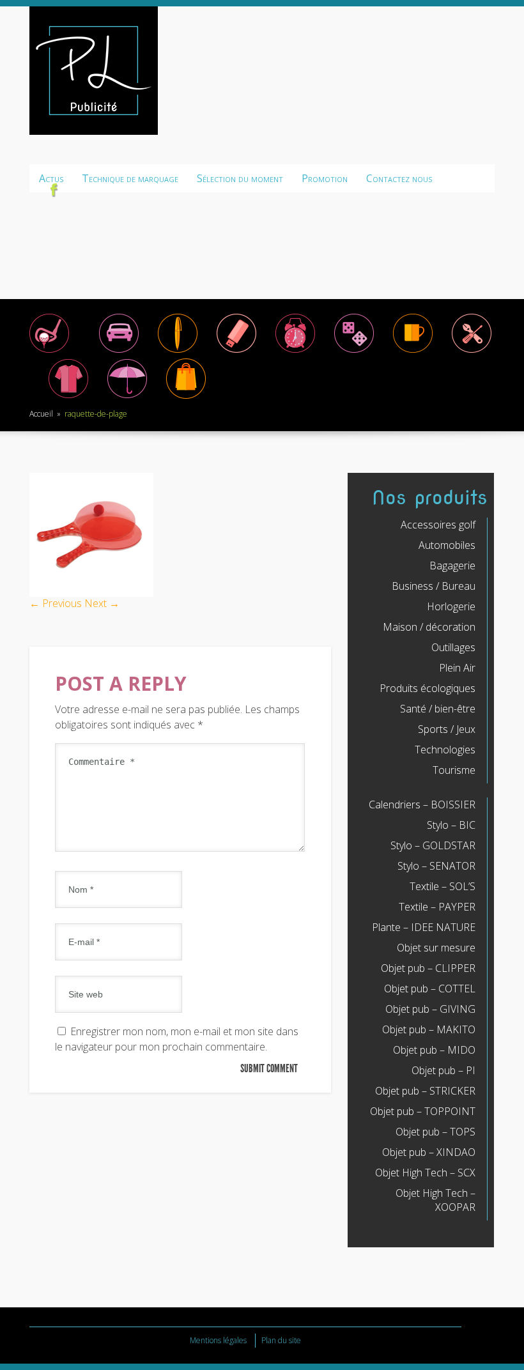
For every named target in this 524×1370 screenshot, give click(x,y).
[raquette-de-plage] (91, 593)
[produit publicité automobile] (119, 352)
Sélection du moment (240, 178)
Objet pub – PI (443, 1070)
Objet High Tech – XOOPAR (435, 1200)
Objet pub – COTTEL (429, 988)
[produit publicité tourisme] (186, 397)
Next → (101, 603)
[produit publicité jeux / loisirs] (354, 352)
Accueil (41, 413)
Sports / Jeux (446, 729)
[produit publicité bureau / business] (177, 352)
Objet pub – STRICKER (425, 1091)
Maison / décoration (429, 627)
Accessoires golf (438, 525)
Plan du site (281, 1340)
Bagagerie (452, 565)
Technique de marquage (130, 178)
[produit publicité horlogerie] (295, 352)
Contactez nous (399, 178)
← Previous (55, 603)
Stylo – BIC (451, 825)
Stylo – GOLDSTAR (432, 845)
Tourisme (454, 770)
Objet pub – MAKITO (428, 1029)
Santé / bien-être (437, 709)
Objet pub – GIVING (430, 1009)
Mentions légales (218, 1340)
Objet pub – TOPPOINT (422, 1111)
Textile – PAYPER (437, 907)
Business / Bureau (433, 586)
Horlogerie (451, 606)
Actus (51, 178)
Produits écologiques (427, 688)
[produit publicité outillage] (471, 352)
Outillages (453, 647)
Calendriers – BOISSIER (422, 804)
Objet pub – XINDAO (428, 1152)
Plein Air (457, 668)
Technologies (445, 750)
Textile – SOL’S (442, 886)
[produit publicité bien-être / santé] (127, 397)
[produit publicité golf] (49, 352)
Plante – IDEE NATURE (423, 927)
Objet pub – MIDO (434, 1050)
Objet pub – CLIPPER (428, 968)
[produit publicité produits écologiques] (68, 397)
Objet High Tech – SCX (425, 1173)
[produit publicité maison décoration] (413, 352)
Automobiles (447, 545)
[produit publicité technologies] (236, 352)
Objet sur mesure (436, 948)
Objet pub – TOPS (435, 1132)
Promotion (325, 178)
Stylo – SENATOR (436, 866)
